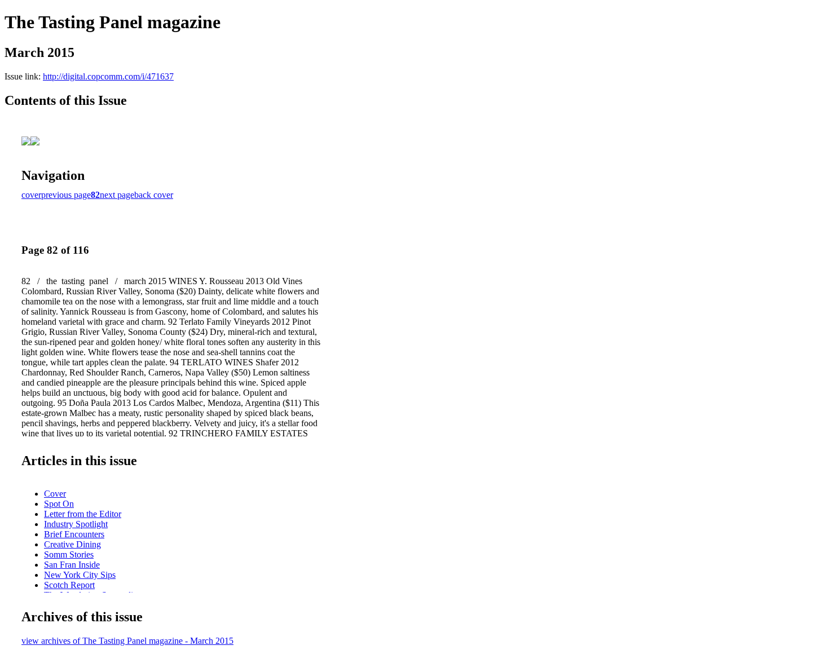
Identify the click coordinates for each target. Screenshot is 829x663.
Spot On (59, 504)
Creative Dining (72, 544)
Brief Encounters (74, 534)
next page (117, 195)
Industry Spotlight (76, 524)
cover (31, 195)
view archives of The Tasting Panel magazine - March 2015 (127, 641)
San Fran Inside (72, 564)
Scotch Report (69, 585)
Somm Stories (69, 554)
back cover (153, 195)
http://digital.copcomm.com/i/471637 (108, 76)
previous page (66, 195)
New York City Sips (80, 575)
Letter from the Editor (82, 514)
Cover (55, 493)
